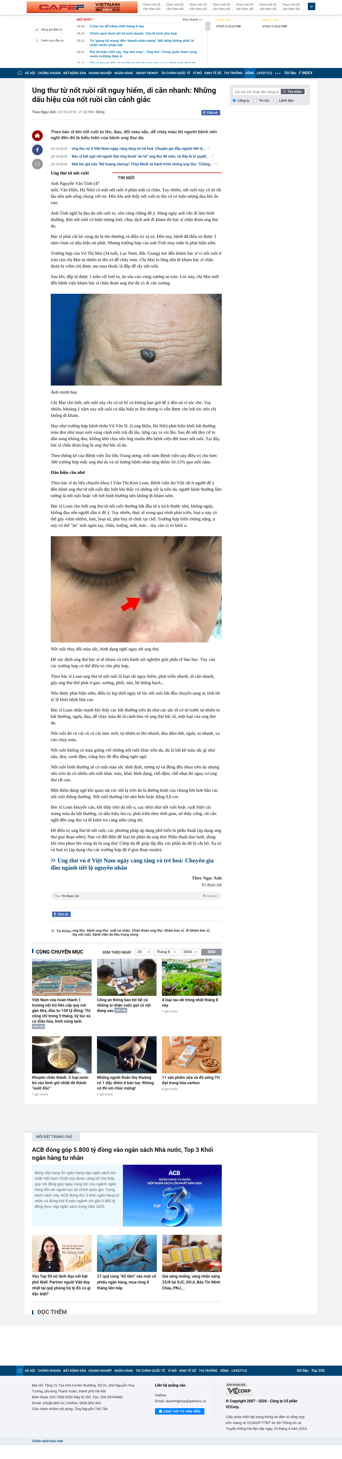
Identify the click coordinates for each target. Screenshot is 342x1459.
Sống (100, 112)
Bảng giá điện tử (52, 29)
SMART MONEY (147, 73)
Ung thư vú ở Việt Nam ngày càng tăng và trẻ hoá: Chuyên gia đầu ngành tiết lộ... (139, 149)
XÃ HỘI (30, 73)
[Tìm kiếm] (293, 91)
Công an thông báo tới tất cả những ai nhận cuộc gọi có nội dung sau (124, 1005)
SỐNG (249, 73)
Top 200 (318, 1371)
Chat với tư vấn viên (182, 1411)
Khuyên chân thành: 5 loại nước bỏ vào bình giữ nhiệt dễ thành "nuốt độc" (60, 1083)
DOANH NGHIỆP (100, 73)
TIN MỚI (126, 178)
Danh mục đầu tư (52, 40)
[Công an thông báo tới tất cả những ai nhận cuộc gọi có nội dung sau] (127, 977)
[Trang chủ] (19, 73)
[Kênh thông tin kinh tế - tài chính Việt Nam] (82, 7)
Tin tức (264, 100)
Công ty (243, 100)
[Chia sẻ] (37, 149)
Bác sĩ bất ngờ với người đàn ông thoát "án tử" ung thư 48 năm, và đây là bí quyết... (140, 156)
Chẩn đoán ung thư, (147, 931)
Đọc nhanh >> (192, 19)
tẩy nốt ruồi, (81, 935)
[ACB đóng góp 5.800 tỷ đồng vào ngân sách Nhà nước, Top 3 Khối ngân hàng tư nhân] (172, 1195)
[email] (37, 164)
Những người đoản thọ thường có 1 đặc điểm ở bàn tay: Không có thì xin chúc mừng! (125, 1083)
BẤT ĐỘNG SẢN (74, 73)
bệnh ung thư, (98, 931)
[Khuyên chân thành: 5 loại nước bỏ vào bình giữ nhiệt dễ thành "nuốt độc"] (62, 1054)
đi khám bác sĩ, (198, 931)
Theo (135, 896)
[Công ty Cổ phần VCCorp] (268, 1389)
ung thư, (79, 931)
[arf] (136, 902)
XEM (211, 952)
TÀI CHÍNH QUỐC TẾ (175, 73)
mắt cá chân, (120, 931)
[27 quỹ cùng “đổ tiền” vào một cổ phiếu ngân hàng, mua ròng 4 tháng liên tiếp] (127, 1253)
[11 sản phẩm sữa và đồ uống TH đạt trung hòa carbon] (191, 1054)
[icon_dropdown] (311, 6)
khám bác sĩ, (175, 931)
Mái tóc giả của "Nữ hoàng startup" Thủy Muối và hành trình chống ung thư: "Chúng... (142, 164)
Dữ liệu (290, 73)
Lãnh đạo (286, 100)
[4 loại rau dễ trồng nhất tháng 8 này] (191, 977)
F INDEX (306, 73)
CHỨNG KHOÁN (49, 73)
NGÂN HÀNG (124, 73)
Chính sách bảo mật (47, 1441)
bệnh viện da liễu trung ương (115, 935)
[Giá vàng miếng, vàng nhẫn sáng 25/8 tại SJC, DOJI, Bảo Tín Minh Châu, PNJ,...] (192, 1253)
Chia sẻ (212, 113)
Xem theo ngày (117, 952)
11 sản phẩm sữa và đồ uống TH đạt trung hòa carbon (191, 1080)
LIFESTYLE (264, 73)
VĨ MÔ (197, 73)
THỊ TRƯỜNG (233, 73)
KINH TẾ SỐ (212, 73)
